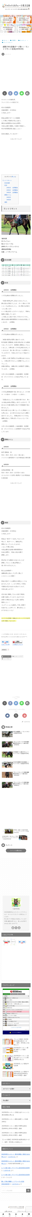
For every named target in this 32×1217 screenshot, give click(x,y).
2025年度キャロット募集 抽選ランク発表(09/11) (15, 1120)
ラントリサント (7, 180)
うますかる (16, 909)
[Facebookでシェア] (10, 93)
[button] (27, 93)
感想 (5, 202)
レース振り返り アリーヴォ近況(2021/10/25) (15, 1168)
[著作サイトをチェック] (7, 715)
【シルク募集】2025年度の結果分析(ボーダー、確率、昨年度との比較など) (16, 1141)
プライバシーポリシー (23, 1211)
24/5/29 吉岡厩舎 (12, 192)
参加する (27, 1029)
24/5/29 (8, 199)
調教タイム (7, 195)
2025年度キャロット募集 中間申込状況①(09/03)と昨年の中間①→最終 (14, 1134)
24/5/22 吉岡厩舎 (12, 190)
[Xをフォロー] (16, 715)
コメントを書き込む (16, 850)
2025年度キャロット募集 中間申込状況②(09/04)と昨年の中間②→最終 (14, 1127)
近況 (5, 185)
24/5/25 (8, 197)
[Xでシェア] (4, 93)
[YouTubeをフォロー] (24, 715)
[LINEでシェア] (21, 93)
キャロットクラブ (18, 656)
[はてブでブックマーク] (16, 93)
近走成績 (7, 183)
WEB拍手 (4, 649)
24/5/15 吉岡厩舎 (12, 187)
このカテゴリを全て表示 (16, 1027)
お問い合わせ (8, 1211)
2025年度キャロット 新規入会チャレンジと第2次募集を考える (16, 1114)
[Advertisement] (16, 73)
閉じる (13, 176)
